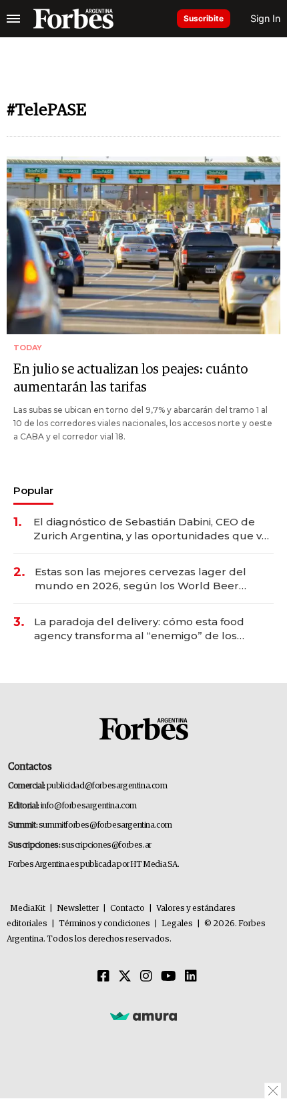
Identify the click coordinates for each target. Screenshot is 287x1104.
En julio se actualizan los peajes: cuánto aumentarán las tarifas (130, 378)
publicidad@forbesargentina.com (107, 786)
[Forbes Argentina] (73, 19)
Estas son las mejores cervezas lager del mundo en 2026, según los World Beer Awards (140, 579)
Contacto (127, 908)
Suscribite (204, 18)
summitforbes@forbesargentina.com (105, 825)
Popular (33, 490)
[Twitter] (124, 977)
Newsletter (78, 908)
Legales (177, 924)
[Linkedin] (191, 977)
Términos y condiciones (104, 924)
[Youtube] (168, 977)
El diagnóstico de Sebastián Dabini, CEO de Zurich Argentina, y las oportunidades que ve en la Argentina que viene (150, 529)
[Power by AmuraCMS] (143, 1016)
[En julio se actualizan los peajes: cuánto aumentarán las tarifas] (143, 245)
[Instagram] (146, 977)
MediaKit (27, 908)
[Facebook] (103, 977)
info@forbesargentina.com (89, 806)
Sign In (265, 18)
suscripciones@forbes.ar (106, 845)
